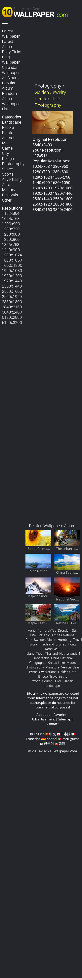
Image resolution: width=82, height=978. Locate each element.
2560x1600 (12, 291)
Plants (7, 132)
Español (51, 738)
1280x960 (11, 239)
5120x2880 (12, 317)
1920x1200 (12, 275)
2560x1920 (12, 296)
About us (43, 714)
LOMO (58, 681)
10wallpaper (37, 11)
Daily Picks (11, 51)
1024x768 (11, 218)
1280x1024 (12, 254)
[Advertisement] (52, 369)
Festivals (10, 194)
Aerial (32, 630)
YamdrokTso (47, 630)
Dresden (64, 630)
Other (7, 200)
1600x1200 (12, 265)
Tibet (40, 653)
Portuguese (71, 738)
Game (7, 148)
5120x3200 (12, 322)
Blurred (61, 644)
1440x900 (11, 249)
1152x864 (10, 213)
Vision (51, 639)
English (39, 734)
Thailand (51, 653)
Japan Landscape (58, 683)
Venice (66, 667)
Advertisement (43, 719)
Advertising (12, 179)
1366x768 (10, 244)
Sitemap (64, 719)
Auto (6, 184)
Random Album (9, 96)
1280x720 (11, 228)
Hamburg (64, 639)
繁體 (62, 743)
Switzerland (48, 671)
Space (7, 168)
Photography (13, 163)
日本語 (66, 734)
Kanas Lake (56, 662)
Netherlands (68, 653)
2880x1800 (12, 301)
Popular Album (9, 85)
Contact (53, 723)
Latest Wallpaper (11, 33)
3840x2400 (12, 312)
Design (8, 158)
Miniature (52, 667)
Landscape (11, 122)
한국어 (49, 743)
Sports (8, 174)
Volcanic (43, 635)
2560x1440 (12, 286)
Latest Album (7, 44)
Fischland (47, 644)
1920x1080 (12, 270)
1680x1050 (12, 260)
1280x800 (11, 234)
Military (8, 189)
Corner (47, 681)
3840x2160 (12, 306)
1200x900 (11, 223)
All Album (10, 77)
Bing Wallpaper (11, 59)
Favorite (60, 714)
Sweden (40, 639)
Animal (8, 137)
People (8, 127)
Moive (7, 142)
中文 (52, 734)
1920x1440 (12, 280)
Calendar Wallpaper (11, 70)
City (5, 153)
